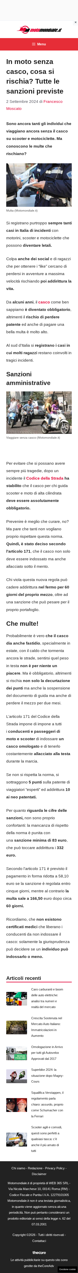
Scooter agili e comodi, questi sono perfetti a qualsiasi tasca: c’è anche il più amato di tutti (46, 1139)
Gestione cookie (67, 1269)
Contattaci (39, 1241)
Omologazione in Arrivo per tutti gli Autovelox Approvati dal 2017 (47, 1052)
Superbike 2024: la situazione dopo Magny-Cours (47, 1075)
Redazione (35, 1168)
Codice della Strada (44, 478)
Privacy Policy (55, 1168)
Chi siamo (18, 1168)
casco (44, 302)
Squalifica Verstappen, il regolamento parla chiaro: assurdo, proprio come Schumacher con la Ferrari (47, 1104)
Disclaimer (39, 1174)
